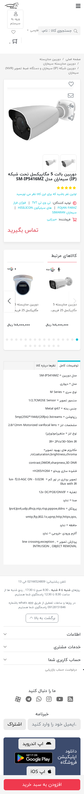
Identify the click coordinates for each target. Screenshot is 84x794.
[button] (71, 96)
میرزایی (52, 220)
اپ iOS (39, 772)
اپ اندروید (33, 744)
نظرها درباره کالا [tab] (46, 366)
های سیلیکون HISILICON (35, 208)
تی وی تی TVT (41, 203)
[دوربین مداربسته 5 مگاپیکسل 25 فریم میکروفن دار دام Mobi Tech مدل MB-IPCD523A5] (22, 282)
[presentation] (74, 301)
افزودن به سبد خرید (42, 784)
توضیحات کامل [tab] (69, 366)
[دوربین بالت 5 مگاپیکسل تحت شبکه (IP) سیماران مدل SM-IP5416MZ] (68, 163)
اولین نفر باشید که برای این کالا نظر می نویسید (47, 194)
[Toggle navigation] (50, 6)
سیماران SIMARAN (64, 213)
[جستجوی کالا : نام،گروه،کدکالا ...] (75, 30)
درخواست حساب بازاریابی (61, 670)
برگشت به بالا (44, 618)
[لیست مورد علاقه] (13, 33)
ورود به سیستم (15, 21)
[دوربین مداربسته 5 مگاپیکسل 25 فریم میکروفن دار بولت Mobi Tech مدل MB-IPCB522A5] (61, 282)
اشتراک (14, 724)
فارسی (33, 30)
